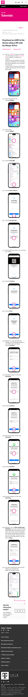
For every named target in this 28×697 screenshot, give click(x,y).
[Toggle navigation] (23, 6)
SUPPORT (3, 6)
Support (3, 12)
